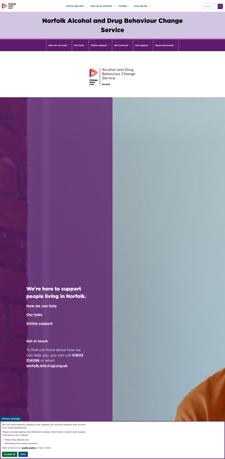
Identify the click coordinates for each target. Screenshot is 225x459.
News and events (164, 45)
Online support (99, 45)
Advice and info (75, 6)
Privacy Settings (11, 418)
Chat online (141, 6)
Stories (123, 6)
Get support (142, 45)
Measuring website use (16, 440)
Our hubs (79, 45)
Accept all (9, 454)
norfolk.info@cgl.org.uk (46, 366)
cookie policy (28, 448)
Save (23, 454)
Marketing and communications (21, 443)
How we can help (58, 45)
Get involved (121, 45)
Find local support (101, 6)
